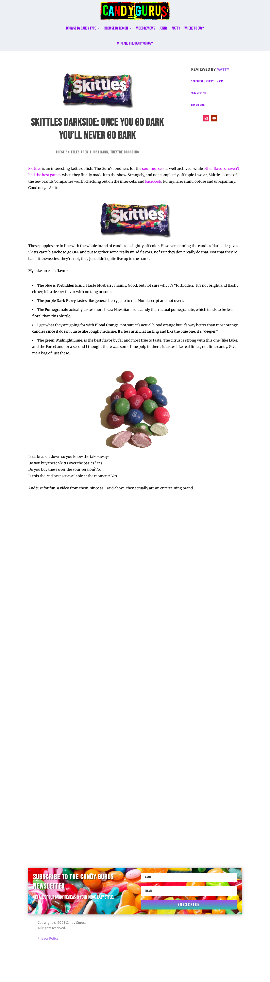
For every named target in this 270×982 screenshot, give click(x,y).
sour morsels (153, 168)
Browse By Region (116, 28)
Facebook (153, 181)
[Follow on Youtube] (214, 118)
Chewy (210, 81)
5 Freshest (197, 81)
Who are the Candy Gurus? (135, 43)
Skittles (34, 168)
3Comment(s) (198, 93)
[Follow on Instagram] (206, 118)
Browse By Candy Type (81, 28)
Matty (176, 28)
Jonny (163, 28)
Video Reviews (145, 28)
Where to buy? (194, 28)
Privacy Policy (48, 938)
